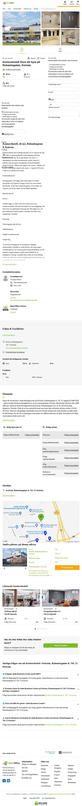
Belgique (44, 782)
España (57, 771)
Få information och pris (57, 64)
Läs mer (13, 297)
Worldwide (72, 782)
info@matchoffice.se (9, 773)
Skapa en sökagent (29, 764)
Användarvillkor (66, 794)
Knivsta (36, 8)
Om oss (25, 768)
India (70, 779)
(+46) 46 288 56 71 (9, 775)
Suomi (43, 772)
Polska (70, 769)
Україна (71, 765)
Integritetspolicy (52, 794)
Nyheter (25, 771)
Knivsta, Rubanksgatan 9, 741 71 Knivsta (60, 695)
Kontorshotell (17, 8)
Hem (4, 8)
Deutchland (45, 776)
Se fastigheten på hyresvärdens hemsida (23, 300)
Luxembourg (46, 786)
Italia (56, 778)
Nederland (45, 779)
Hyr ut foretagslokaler (30, 774)
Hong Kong (72, 772)
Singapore (72, 776)
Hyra (9, 8)
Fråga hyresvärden (56, 67)
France (57, 775)
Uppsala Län (27, 8)
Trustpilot (51, 100)
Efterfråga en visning (57, 69)
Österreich (58, 782)
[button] (4, 568)
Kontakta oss (27, 778)
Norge (43, 769)
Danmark (44, 765)
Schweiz (57, 785)
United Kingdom (57, 767)
